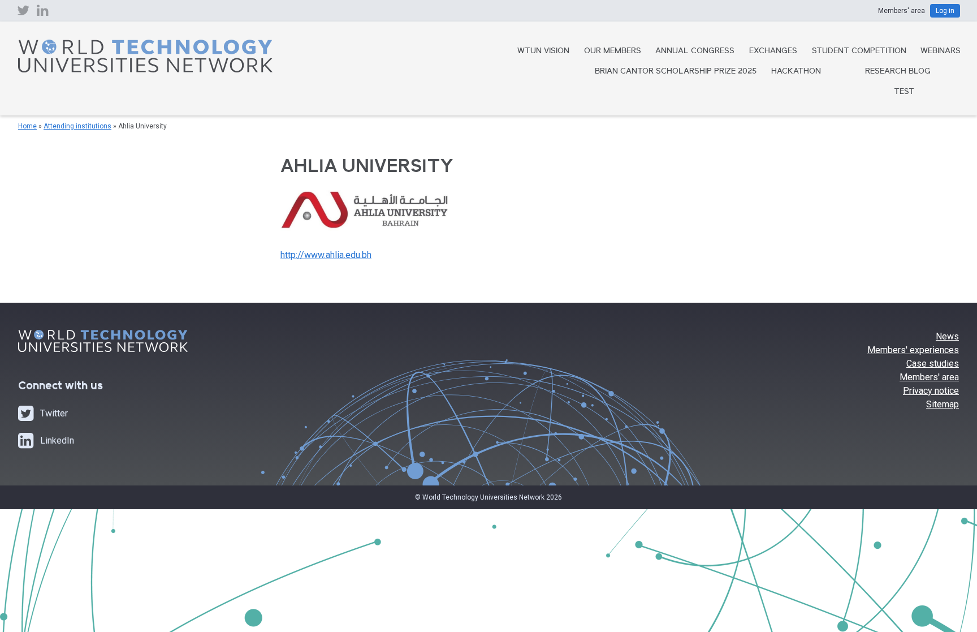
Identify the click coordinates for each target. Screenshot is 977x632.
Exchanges (773, 51)
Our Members (612, 51)
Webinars (940, 51)
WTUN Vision (543, 51)
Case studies (932, 363)
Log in (945, 11)
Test (904, 92)
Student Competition (859, 51)
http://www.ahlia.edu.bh (325, 255)
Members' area (929, 377)
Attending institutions (77, 126)
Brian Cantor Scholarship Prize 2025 (675, 71)
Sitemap (942, 404)
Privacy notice (931, 390)
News (947, 336)
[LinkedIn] (43, 13)
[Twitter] (23, 13)
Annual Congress (694, 51)
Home (27, 126)
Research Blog (898, 71)
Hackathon (796, 71)
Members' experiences (913, 350)
